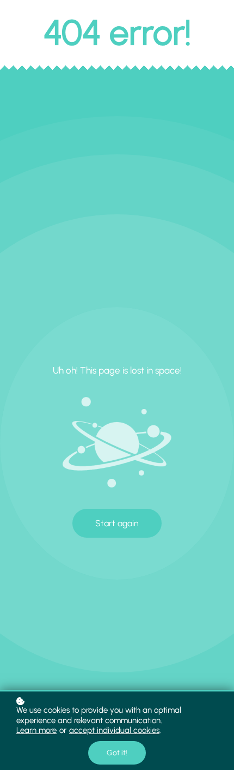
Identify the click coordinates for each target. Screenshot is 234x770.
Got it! (117, 752)
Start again (117, 523)
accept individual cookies (114, 730)
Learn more (36, 730)
